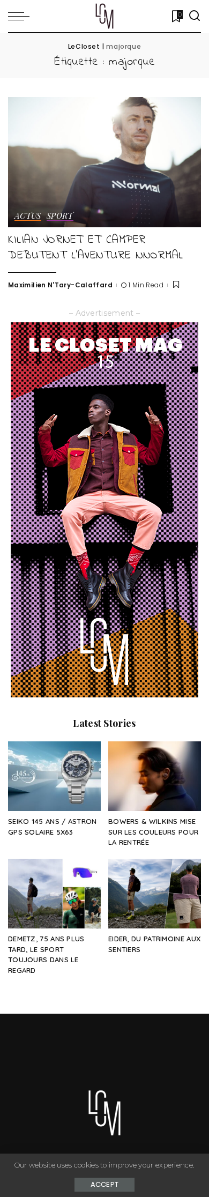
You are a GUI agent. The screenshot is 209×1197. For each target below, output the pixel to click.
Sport (60, 216)
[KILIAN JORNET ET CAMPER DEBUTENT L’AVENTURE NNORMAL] (104, 162)
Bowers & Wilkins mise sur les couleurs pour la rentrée (153, 832)
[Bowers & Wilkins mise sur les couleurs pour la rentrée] (154, 776)
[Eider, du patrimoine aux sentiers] (154, 893)
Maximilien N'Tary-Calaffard (60, 284)
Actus (27, 216)
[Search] (194, 16)
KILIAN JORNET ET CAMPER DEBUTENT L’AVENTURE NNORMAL (95, 248)
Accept (105, 1184)
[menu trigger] (21, 16)
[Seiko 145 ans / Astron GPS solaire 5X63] (54, 776)
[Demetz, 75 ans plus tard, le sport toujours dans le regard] (54, 893)
